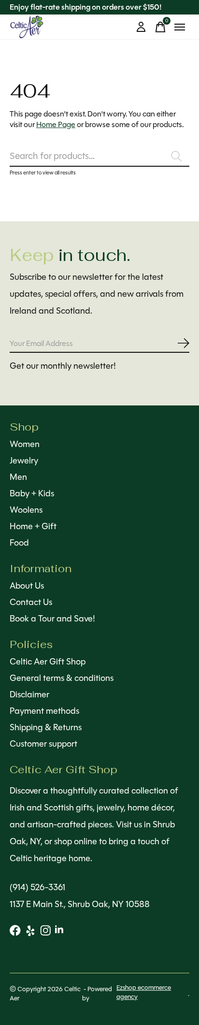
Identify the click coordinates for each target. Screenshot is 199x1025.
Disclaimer (29, 694)
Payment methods (44, 711)
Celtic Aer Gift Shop (47, 661)
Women (25, 444)
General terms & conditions (62, 678)
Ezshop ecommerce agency (143, 992)
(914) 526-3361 (37, 887)
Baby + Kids (32, 493)
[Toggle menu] (179, 27)
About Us (27, 585)
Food (19, 542)
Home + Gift (33, 526)
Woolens (26, 510)
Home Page (55, 124)
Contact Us (31, 602)
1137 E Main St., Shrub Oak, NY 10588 (80, 904)
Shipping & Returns (46, 727)
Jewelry (24, 460)
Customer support (43, 743)
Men (18, 477)
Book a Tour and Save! (52, 618)
